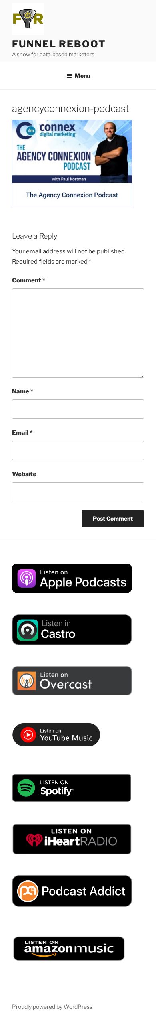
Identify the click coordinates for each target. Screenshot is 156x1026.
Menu (82, 75)
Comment (28, 280)
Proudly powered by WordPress (52, 1006)
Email (22, 432)
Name (22, 391)
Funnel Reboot (59, 44)
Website (24, 474)
